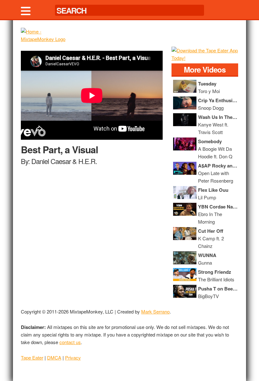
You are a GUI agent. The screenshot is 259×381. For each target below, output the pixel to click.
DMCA (54, 357)
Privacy (73, 357)
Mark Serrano (155, 311)
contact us (70, 342)
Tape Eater (32, 357)
